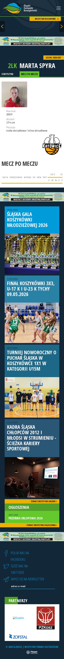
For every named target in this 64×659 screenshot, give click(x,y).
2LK (12, 65)
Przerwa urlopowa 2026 (26, 517)
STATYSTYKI (7, 74)
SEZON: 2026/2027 (54, 57)
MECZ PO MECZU (29, 74)
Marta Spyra (37, 65)
